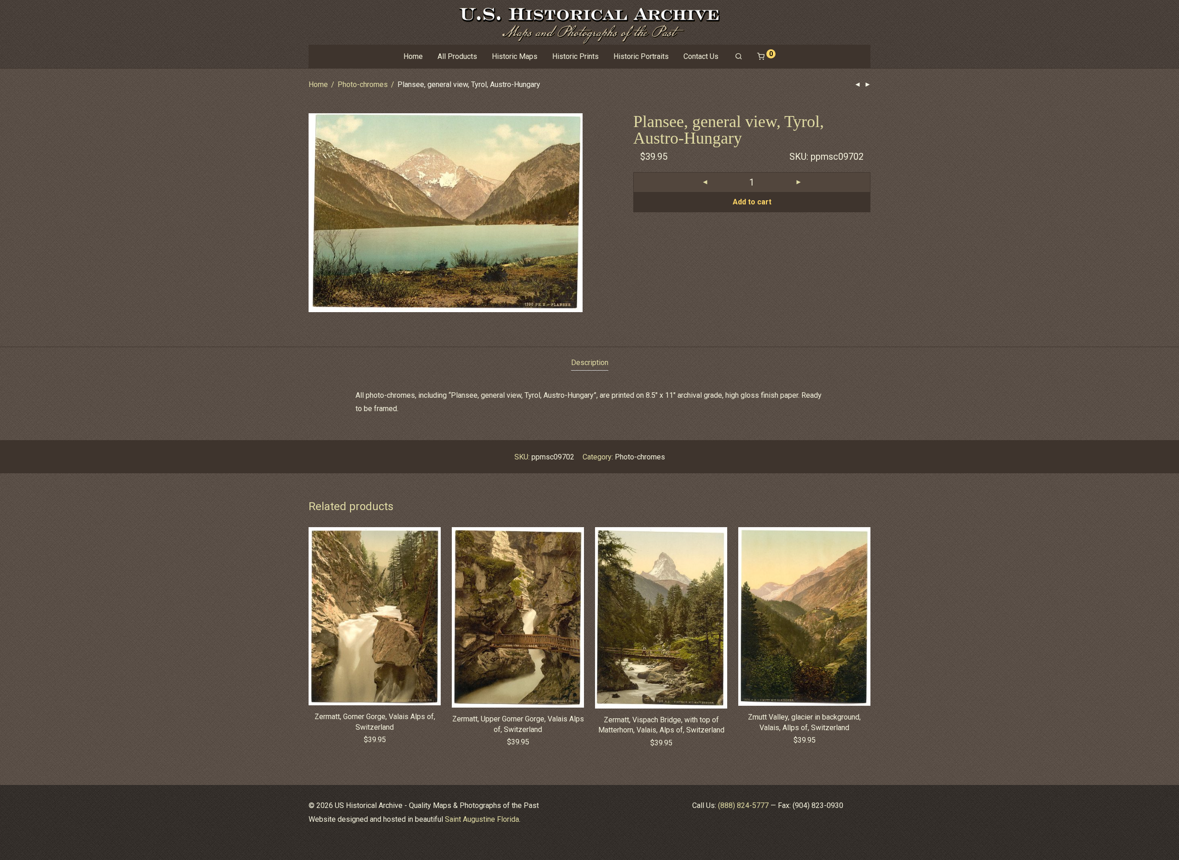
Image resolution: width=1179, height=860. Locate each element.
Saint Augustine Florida (482, 819)
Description (589, 362)
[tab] (590, 363)
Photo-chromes (363, 84)
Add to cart (752, 202)
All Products (457, 56)
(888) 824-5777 (743, 805)
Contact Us (700, 56)
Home (413, 56)
